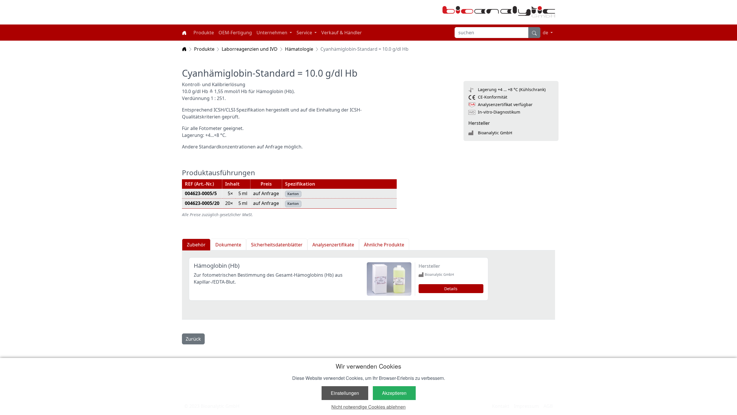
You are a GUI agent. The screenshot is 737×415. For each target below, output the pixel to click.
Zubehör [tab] (196, 245)
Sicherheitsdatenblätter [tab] (277, 245)
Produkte (203, 32)
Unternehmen (272, 32)
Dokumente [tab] (228, 245)
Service (305, 32)
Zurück (193, 339)
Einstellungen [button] (345, 393)
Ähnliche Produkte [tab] (384, 245)
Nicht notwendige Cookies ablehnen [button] (368, 406)
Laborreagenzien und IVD (250, 49)
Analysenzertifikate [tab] (333, 245)
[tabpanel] (368, 285)
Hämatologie (299, 49)
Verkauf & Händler (341, 32)
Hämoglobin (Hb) (217, 265)
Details (450, 288)
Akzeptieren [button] (394, 393)
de (546, 32)
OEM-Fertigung (235, 32)
